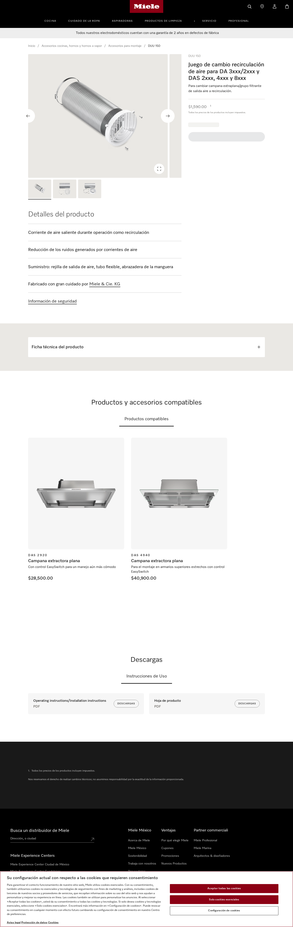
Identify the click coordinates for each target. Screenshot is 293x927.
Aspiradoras (122, 21)
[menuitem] (52, 20)
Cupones (167, 848)
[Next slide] (168, 116)
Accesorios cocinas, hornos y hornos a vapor (72, 45)
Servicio (209, 21)
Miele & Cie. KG (104, 284)
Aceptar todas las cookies (224, 888)
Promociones (170, 855)
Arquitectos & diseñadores (212, 855)
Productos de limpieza (163, 21)
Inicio (31, 45)
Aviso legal (14, 922)
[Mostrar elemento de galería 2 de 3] (64, 189)
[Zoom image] (159, 169)
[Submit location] (92, 839)
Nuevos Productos (174, 863)
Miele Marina (202, 848)
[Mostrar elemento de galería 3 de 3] (89, 189)
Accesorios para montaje (125, 45)
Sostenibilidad (137, 855)
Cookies (53, 922)
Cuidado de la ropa (84, 21)
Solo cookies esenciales (224, 899)
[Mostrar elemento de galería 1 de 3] (39, 189)
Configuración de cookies (224, 910)
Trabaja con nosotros (142, 863)
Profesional (238, 21)
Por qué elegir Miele (175, 840)
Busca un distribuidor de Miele (39, 830)
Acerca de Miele (139, 840)
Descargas (126, 703)
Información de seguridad (52, 301)
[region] (104, 116)
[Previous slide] (28, 116)
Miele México (137, 848)
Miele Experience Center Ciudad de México (39, 864)
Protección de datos (34, 922)
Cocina (50, 21)
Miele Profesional (205, 840)
